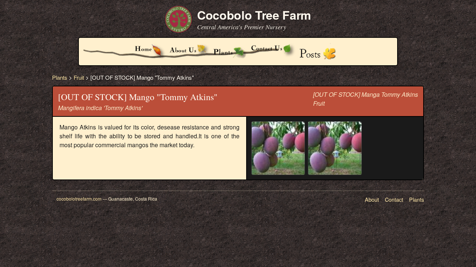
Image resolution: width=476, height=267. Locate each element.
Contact (394, 199)
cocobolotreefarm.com (79, 198)
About (372, 199)
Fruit (79, 77)
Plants (59, 77)
